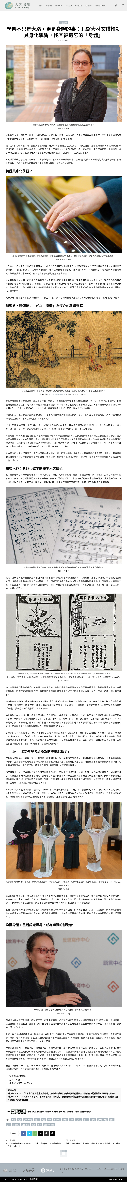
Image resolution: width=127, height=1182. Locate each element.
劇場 (37, 1120)
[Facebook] (23, 1133)
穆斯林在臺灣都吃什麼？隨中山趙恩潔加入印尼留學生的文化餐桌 (93, 1143)
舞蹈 (111, 1120)
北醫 (43, 1120)
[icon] (116, 6)
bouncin (118, 1179)
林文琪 (78, 1120)
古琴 (49, 1120)
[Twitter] (29, 1133)
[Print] (46, 1133)
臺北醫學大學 (102, 1120)
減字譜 (86, 1120)
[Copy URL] (52, 1133)
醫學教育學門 (49, 1125)
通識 (33, 1125)
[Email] (40, 1133)
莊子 (8, 1125)
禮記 (93, 1120)
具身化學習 (28, 1120)
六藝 (13, 1120)
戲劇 (65, 1120)
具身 (19, 1120)
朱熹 (71, 1120)
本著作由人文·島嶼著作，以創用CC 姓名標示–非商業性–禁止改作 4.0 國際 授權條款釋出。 (58, 1112)
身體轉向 (25, 1125)
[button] (123, 5)
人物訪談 (63, 22)
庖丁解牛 (57, 1120)
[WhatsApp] (34, 1133)
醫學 (39, 1125)
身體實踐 (16, 1125)
